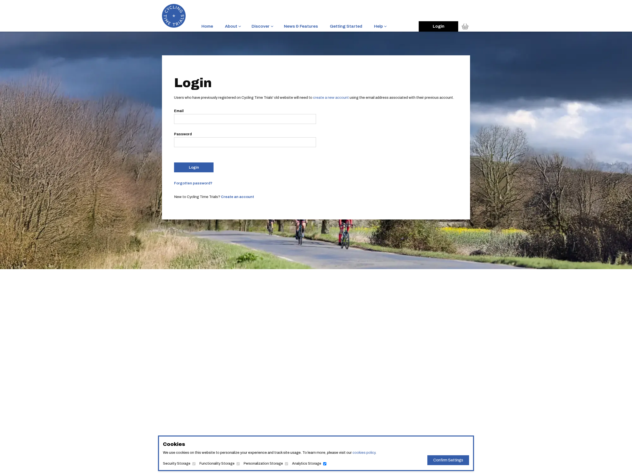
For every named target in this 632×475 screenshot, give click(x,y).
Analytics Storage (306, 463)
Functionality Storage (217, 463)
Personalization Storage (263, 463)
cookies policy (364, 453)
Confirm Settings (448, 460)
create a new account (331, 97)
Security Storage (176, 463)
